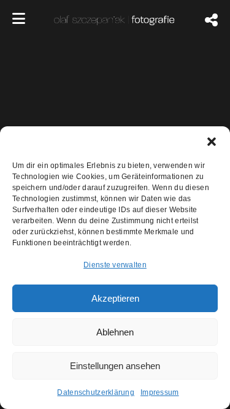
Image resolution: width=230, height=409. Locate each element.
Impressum (159, 392)
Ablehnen (115, 332)
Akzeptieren (115, 298)
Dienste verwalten (115, 265)
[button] (211, 142)
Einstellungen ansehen (115, 366)
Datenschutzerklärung (95, 392)
